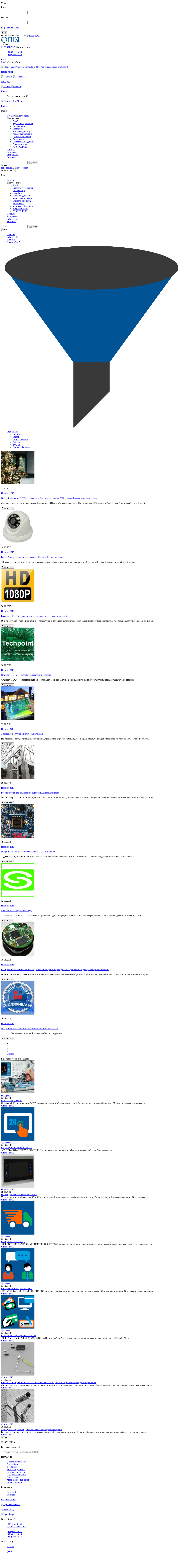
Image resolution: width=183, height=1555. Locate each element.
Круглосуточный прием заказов (16, 1147)
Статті (16, 437)
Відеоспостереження (23, 123)
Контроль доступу (21, 131)
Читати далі (7, 508)
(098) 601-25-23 (8, 47)
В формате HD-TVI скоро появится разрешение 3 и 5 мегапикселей (34, 616)
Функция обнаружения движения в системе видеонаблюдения (31, 1429)
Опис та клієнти (20, 439)
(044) (4, 62)
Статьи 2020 (7, 1424)
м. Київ (10, 1546)
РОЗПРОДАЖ (20, 147)
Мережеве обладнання (23, 141)
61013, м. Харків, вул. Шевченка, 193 (16, 1525)
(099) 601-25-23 (14, 52)
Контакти (11, 157)
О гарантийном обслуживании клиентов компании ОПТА (29, 1028)
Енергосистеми (20, 144)
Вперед (10, 1054)
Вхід (4, 33)
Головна (11, 234)
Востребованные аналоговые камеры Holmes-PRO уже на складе (32, 557)
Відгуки (16, 444)
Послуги (11, 149)
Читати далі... (7, 1105)
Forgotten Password (10, 27)
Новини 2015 (13, 242)
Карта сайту (13, 1492)
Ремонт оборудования (11, 1100)
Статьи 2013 (7, 1377)
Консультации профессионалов (16, 1288)
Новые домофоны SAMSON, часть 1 (19, 1194)
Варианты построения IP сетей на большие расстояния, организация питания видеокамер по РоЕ (48, 1382)
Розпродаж (12, 152)
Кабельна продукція (22, 134)
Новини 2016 (7, 1189)
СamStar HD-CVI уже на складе (16, 910)
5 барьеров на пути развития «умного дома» (22, 734)
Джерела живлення (22, 136)
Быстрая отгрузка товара (13, 1241)
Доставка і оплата (21, 447)
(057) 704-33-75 (14, 54)
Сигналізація (19, 126)
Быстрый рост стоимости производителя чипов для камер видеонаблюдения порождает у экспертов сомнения (55, 969)
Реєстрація (34, 35)
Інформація (12, 154)
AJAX (16, 121)
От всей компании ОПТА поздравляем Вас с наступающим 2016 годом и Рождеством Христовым (49, 498)
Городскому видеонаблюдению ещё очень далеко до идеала (30, 793)
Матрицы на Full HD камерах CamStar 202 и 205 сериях (28, 851)
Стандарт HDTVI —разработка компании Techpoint (26, 675)
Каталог (11, 116)
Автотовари (18, 139)
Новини (11, 239)
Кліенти (16, 442)
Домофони (18, 128)
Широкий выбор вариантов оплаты (18, 1335)
